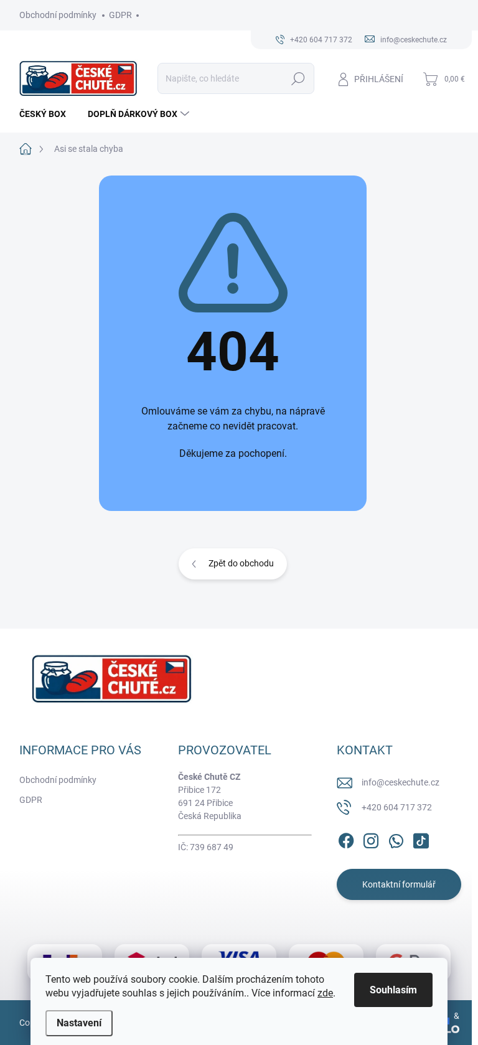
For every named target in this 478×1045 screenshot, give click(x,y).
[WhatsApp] (396, 838)
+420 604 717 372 (397, 807)
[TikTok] (420, 838)
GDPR (120, 15)
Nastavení (79, 1023)
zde (325, 993)
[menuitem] (47, 114)
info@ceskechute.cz (400, 782)
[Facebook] (346, 838)
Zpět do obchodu (241, 563)
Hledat (298, 78)
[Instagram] (371, 838)
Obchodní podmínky (57, 15)
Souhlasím (393, 990)
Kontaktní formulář (399, 884)
